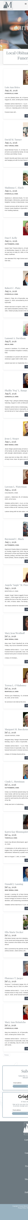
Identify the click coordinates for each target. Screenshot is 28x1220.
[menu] (25, 3)
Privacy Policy (22, 1208)
